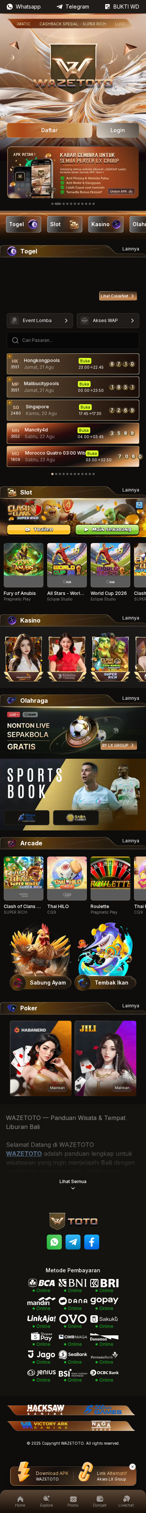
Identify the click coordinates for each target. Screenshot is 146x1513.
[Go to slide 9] (86, 204)
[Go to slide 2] (58, 204)
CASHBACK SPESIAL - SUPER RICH (54, 24)
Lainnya (130, 249)
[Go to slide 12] (93, 474)
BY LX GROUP (115, 745)
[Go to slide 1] (52, 204)
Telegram (77, 6)
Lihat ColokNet (114, 296)
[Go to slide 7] (78, 204)
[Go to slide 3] (64, 204)
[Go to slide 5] (71, 204)
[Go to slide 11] (93, 204)
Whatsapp (28, 6)
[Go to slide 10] (90, 204)
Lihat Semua (73, 1181)
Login (117, 130)
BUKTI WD (126, 6)
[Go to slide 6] (75, 204)
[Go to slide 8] (82, 204)
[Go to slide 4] (67, 204)
